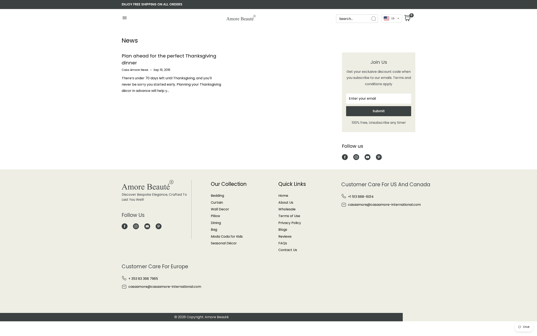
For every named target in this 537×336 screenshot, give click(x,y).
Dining (216, 222)
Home (283, 195)
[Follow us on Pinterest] (379, 157)
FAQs (282, 243)
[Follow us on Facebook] (345, 157)
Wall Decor (220, 209)
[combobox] (353, 19)
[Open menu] (124, 18)
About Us (285, 202)
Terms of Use (289, 216)
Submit (379, 111)
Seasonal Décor (224, 243)
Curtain (217, 202)
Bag (214, 229)
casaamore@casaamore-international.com (384, 204)
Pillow (215, 216)
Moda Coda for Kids (227, 236)
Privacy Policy (289, 222)
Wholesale (287, 209)
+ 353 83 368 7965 (143, 278)
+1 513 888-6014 (361, 196)
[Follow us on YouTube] (367, 157)
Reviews (285, 236)
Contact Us (287, 249)
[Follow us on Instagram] (356, 157)
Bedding (217, 195)
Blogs (282, 229)
